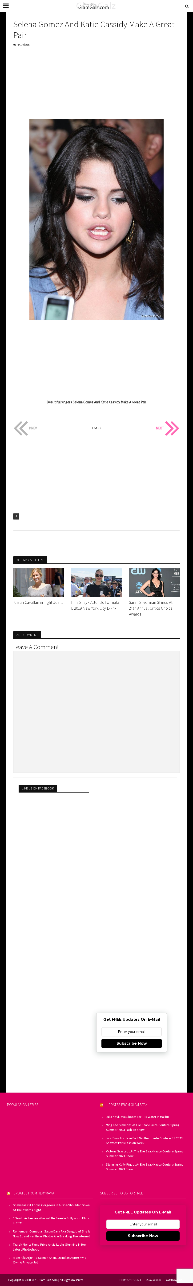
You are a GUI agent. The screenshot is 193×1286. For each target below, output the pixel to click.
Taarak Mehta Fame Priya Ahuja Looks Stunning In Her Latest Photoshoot (49, 1246)
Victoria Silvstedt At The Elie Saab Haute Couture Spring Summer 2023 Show (145, 1153)
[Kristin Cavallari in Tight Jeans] (38, 582)
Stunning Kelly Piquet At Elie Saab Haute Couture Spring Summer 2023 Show (145, 1166)
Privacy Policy (130, 1280)
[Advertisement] (96, 86)
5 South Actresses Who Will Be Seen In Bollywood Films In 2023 (51, 1220)
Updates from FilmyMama (33, 1193)
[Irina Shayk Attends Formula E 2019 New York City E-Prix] (96, 582)
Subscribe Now (132, 1043)
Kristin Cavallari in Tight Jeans (38, 602)
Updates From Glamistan (127, 1104)
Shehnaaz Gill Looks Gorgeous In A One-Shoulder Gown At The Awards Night (51, 1207)
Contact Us (174, 1280)
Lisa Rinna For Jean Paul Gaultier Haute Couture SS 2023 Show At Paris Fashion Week (144, 1140)
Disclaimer (153, 1280)
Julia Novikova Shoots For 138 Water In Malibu (137, 1117)
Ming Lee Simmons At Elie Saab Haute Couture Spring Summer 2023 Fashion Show (143, 1127)
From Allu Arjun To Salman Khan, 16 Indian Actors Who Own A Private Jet (49, 1259)
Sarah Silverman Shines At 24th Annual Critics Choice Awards (151, 608)
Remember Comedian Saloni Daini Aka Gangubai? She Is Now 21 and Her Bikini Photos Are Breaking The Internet (51, 1233)
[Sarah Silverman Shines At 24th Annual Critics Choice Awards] (154, 582)
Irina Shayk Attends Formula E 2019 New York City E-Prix (95, 605)
